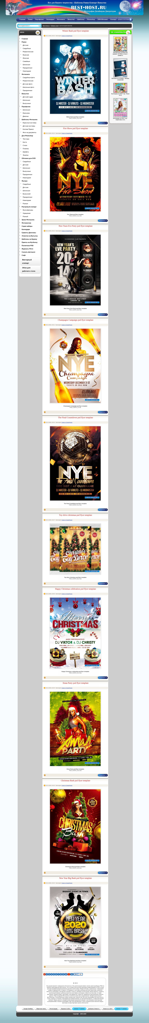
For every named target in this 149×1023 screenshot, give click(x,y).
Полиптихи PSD (27, 245)
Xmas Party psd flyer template (75, 683)
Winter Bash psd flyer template (75, 31)
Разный (25, 216)
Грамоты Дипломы (29, 232)
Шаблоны (80, 19)
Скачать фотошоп (28, 252)
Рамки (30, 19)
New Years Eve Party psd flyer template (76, 226)
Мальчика (26, 113)
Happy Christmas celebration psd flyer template (75, 589)
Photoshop (91, 19)
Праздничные (27, 68)
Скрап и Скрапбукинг (67, 35)
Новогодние (27, 71)
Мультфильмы (28, 210)
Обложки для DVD (29, 158)
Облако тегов (54, 25)
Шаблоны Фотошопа (29, 119)
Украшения (26, 213)
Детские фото (27, 84)
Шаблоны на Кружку (29, 239)
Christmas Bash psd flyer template (75, 780)
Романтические (28, 52)
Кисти (25, 142)
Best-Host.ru (46, 25)
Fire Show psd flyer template (75, 128)
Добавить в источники (123, 19)
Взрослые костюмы (29, 123)
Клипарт (113, 19)
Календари (50, 19)
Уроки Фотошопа (28, 220)
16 (72, 974)
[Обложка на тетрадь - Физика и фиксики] (120, 77)
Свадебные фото (29, 77)
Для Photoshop (27, 136)
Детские (25, 45)
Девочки (25, 116)
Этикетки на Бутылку (30, 236)
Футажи (24, 181)
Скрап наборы (27, 226)
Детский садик (28, 97)
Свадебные (27, 48)
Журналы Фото (27, 249)
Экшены (25, 155)
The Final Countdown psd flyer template (75, 417)
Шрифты (26, 152)
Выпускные (27, 103)
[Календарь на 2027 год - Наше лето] (120, 92)
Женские (26, 58)
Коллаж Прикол (28, 129)
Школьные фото (28, 87)
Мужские (26, 55)
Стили (25, 145)
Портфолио (39, 19)
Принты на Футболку (29, 242)
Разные (25, 203)
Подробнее (102, 123)
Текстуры (26, 139)
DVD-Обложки (103, 19)
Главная (22, 19)
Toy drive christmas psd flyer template (75, 515)
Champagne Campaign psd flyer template (75, 320)
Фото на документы (29, 132)
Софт (24, 255)
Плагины (26, 148)
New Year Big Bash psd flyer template (75, 878)
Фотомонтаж (26, 223)
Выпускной (26, 194)
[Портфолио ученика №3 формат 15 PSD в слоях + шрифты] (120, 51)
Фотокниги (61, 19)
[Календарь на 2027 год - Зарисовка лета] (120, 116)
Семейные (26, 61)
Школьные (26, 64)
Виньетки (71, 19)
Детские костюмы (29, 126)
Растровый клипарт (29, 207)
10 (66, 974)
